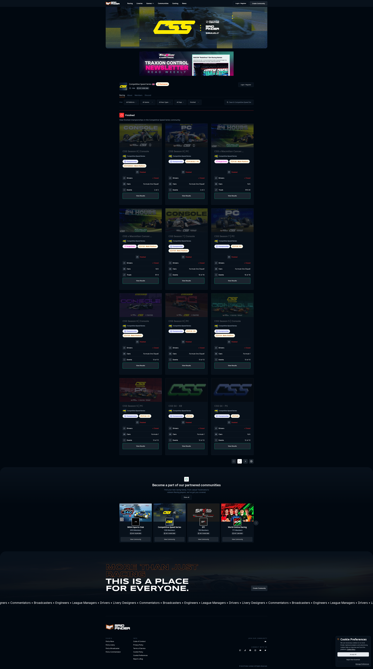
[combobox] (131, 102)
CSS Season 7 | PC (224, 236)
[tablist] (186, 95)
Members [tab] (138, 95)
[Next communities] (256, 523)
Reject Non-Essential (353, 660)
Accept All (353, 654)
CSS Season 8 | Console (136, 151)
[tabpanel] (186, 282)
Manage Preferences (362, 664)
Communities (163, 3)
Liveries (139, 3)
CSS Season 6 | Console (136, 321)
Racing (130, 3)
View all (186, 497)
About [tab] (129, 95)
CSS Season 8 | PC (179, 151)
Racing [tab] (122, 95)
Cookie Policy (351, 649)
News (184, 3)
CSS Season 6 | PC (179, 321)
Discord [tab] (148, 95)
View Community (135, 539)
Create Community (258, 3)
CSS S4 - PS (221, 406)
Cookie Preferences (140, 655)
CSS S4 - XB (175, 406)
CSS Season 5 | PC (133, 406)
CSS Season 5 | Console (227, 321)
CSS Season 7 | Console (182, 236)
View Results (140, 196)
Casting (175, 3)
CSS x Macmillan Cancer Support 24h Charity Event (137, 236)
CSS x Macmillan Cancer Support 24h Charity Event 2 (230, 151)
